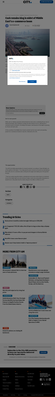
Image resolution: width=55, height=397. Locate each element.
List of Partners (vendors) (14, 78)
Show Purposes (22, 81)
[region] (27, 70)
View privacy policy (16, 70)
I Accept (32, 81)
